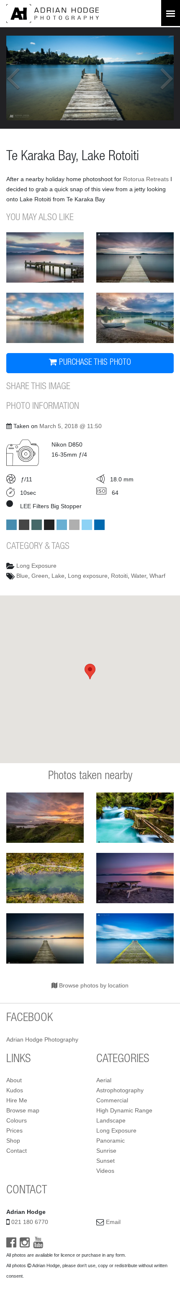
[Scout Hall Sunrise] (45, 257)
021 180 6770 (29, 1222)
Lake (57, 575)
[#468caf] (11, 525)
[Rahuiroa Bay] (45, 318)
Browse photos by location (93, 985)
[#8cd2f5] (87, 525)
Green (39, 575)
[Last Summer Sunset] (45, 818)
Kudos (14, 1090)
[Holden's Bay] (135, 257)
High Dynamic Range (124, 1110)
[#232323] (49, 525)
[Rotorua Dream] (135, 938)
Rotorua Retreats (146, 179)
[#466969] (36, 525)
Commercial (112, 1100)
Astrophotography (120, 1090)
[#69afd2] (62, 525)
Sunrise (106, 1150)
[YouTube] (38, 1244)
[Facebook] (11, 1244)
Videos (105, 1170)
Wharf (157, 575)
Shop (13, 1140)
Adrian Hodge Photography (42, 1039)
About (14, 1080)
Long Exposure (36, 565)
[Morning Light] (135, 318)
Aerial (103, 1080)
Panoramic (110, 1140)
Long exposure (88, 575)
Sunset (105, 1160)
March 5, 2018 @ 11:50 (70, 426)
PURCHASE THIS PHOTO (94, 363)
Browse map (22, 1110)
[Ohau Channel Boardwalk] (45, 878)
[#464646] (24, 525)
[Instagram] (25, 1244)
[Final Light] (45, 938)
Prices (14, 1130)
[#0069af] (99, 525)
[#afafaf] (74, 525)
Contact (16, 1150)
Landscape (111, 1120)
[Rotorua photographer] (52, 13)
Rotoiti (119, 575)
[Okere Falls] (135, 818)
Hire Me (16, 1100)
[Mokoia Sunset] (135, 878)
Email (113, 1222)
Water (138, 575)
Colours (16, 1120)
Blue (22, 575)
